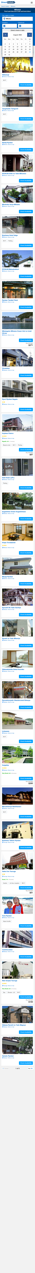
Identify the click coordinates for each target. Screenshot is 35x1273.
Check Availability (26, 85)
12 (17, 46)
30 (5, 54)
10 (9, 46)
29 (30, 52)
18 (13, 49)
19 (17, 49)
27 (21, 52)
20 (21, 49)
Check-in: (5, 22)
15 (30, 46)
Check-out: (21, 22)
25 (13, 52)
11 (13, 46)
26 (17, 52)
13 (21, 46)
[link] (8, 2)
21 (26, 49)
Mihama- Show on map (8, 547)
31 (9, 54)
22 (30, 49)
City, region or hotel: (8, 15)
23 (5, 52)
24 (9, 52)
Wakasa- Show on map (8, 404)
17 (9, 49)
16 (5, 49)
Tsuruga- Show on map (8, 876)
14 (26, 46)
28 (26, 52)
